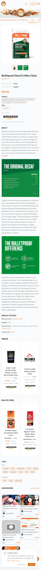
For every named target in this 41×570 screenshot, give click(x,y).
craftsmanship (20, 468)
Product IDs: (8, 332)
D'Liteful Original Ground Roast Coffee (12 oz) (11, 432)
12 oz (6, 108)
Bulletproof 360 (17, 319)
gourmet (36, 468)
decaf (4, 480)
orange (20, 472)
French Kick (19, 99)
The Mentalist (29, 99)
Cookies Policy (15, 561)
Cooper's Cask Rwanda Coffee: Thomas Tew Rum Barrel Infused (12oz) (11, 371)
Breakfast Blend (7, 99)
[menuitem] (33, 3)
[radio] (3, 84)
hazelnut (5, 472)
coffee (10, 480)
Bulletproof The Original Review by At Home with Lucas (10, 508)
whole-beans (18, 480)
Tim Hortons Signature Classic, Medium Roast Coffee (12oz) (30, 433)
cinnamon (5, 468)
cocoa (12, 468)
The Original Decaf (19, 102)
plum (26, 472)
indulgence (13, 472)
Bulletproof (5, 79)
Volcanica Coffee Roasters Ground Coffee (29, 371)
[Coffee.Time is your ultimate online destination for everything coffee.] (4, 3)
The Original (6, 102)
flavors (29, 468)
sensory (33, 472)
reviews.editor (10, 513)
